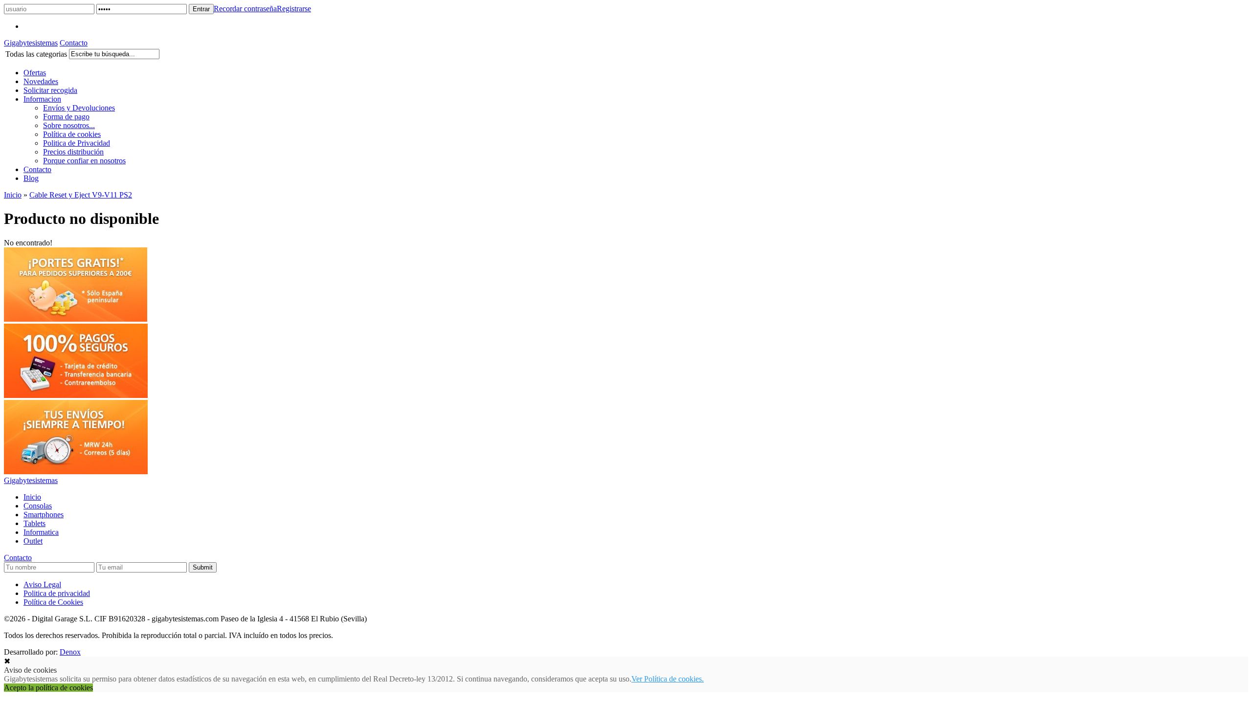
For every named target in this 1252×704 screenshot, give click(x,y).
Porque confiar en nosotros (84, 160)
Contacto (74, 43)
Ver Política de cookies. (667, 679)
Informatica (41, 532)
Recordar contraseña (245, 8)
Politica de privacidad (56, 593)
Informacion (42, 99)
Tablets (34, 523)
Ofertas (34, 72)
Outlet (33, 541)
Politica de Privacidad (76, 143)
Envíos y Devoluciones (79, 108)
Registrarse (294, 8)
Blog (31, 178)
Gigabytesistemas (31, 43)
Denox (70, 652)
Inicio (13, 195)
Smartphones (43, 514)
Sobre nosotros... (69, 125)
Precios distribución (73, 152)
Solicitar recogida (50, 90)
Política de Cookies (53, 602)
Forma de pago (66, 116)
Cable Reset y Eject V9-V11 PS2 (80, 195)
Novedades (40, 81)
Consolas (37, 506)
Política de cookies (72, 134)
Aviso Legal (42, 584)
